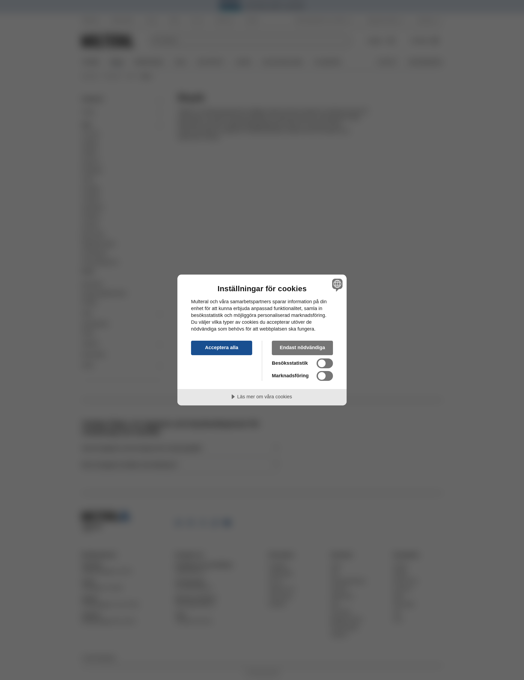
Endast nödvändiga (302, 347)
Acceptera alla (221, 347)
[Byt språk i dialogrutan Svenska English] (336, 285)
